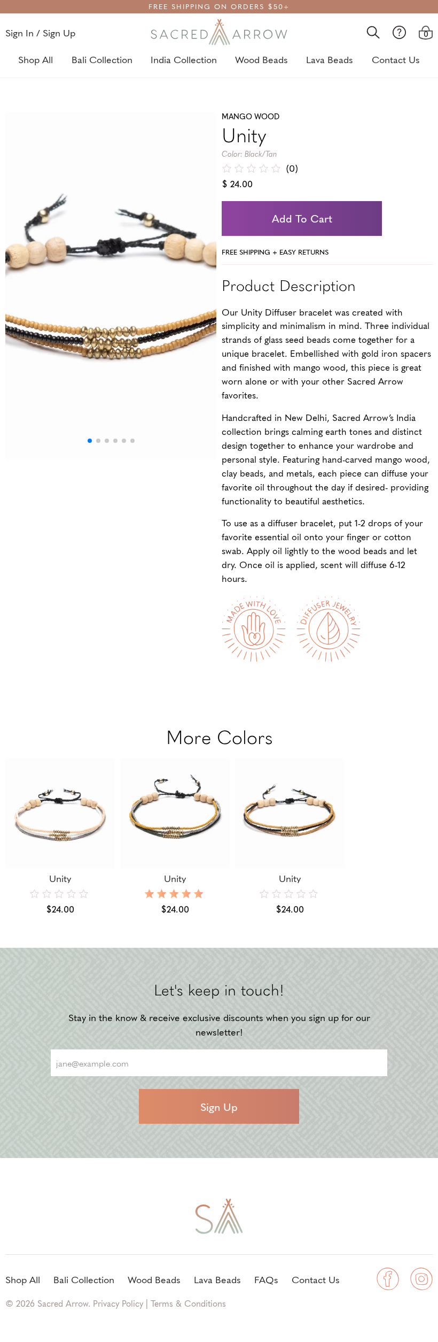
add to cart (302, 218)
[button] (90, 441)
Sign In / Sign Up (40, 32)
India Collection (184, 59)
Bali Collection (102, 59)
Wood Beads (261, 59)
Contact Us (396, 59)
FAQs (266, 1279)
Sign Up (219, 1106)
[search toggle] (373, 32)
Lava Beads (329, 59)
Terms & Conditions (188, 1303)
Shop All (35, 59)
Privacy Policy (118, 1303)
